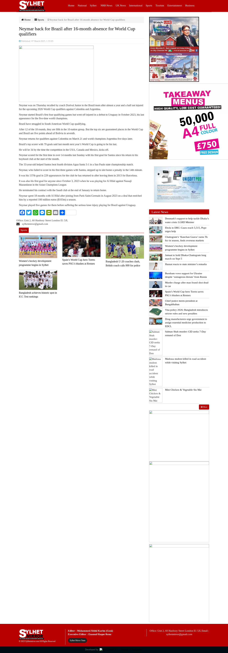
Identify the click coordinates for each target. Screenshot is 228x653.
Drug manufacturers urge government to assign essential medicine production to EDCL (186, 323)
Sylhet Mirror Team (77, 640)
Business (189, 5)
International (135, 5)
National (82, 5)
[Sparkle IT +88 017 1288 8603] (121, 649)
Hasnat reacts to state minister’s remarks (186, 264)
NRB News (106, 5)
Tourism (160, 5)
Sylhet (93, 5)
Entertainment (174, 5)
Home (71, 5)
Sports (149, 5)
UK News (121, 5)
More (204, 407)
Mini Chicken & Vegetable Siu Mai (183, 389)
